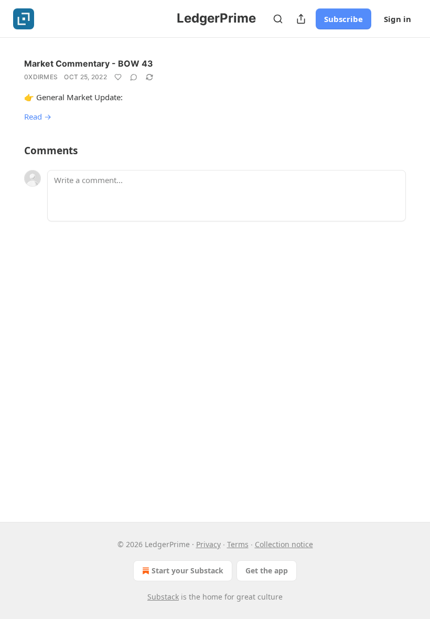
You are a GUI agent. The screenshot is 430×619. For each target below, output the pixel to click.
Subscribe (343, 19)
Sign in (397, 19)
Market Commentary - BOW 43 (88, 63)
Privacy (208, 544)
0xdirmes (41, 77)
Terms (238, 544)
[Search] (277, 18)
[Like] (118, 77)
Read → (37, 116)
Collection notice (284, 544)
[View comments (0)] (134, 77)
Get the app (266, 570)
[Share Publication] (301, 18)
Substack (163, 597)
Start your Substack (187, 570)
